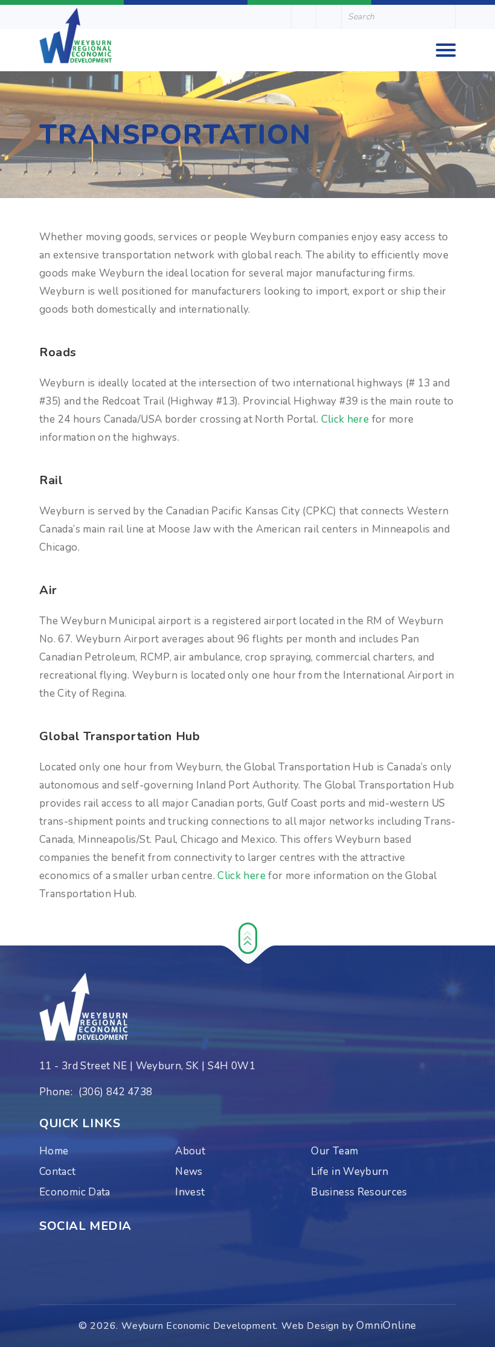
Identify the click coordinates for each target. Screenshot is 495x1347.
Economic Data (74, 1192)
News (188, 1172)
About (190, 1151)
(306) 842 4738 (115, 1092)
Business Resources (359, 1192)
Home (53, 1151)
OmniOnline (386, 1326)
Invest (190, 1192)
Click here (345, 419)
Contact (57, 1172)
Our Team (334, 1151)
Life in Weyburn (349, 1172)
